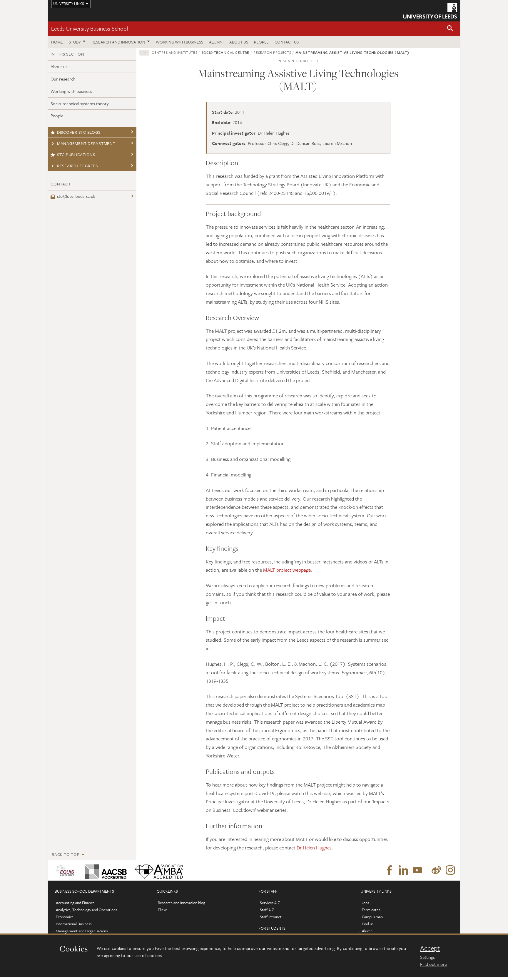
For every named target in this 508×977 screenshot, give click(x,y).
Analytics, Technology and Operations (86, 910)
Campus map (372, 917)
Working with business (179, 42)
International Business (73, 924)
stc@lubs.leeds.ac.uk (76, 196)
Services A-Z (270, 903)
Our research (63, 79)
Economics (64, 917)
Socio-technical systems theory (80, 103)
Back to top (65, 854)
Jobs (365, 903)
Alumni (216, 42)
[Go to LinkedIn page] (403, 870)
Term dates (371, 910)
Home (57, 42)
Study (75, 42)
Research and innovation (118, 42)
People (261, 42)
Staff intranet (271, 917)
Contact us (287, 42)
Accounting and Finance (75, 903)
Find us (367, 924)
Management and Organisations (82, 931)
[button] (450, 29)
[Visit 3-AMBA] (157, 870)
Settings (427, 957)
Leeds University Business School (89, 28)
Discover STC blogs (79, 132)
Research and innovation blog (181, 903)
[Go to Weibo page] (436, 870)
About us (238, 42)
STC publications (76, 154)
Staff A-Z (267, 910)
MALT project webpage (287, 569)
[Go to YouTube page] (417, 870)
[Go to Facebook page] (389, 870)
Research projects (272, 52)
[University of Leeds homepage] (430, 11)
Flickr (162, 910)
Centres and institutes (174, 52)
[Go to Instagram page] (450, 870)
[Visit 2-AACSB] (104, 870)
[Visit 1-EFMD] (66, 870)
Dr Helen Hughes (314, 847)
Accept (430, 948)
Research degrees (77, 166)
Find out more (433, 964)
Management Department (86, 143)
